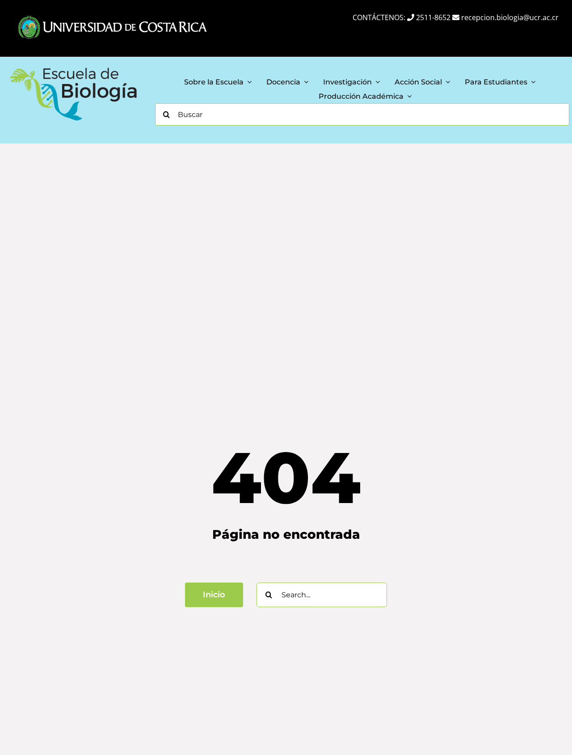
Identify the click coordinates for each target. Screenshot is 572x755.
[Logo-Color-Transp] (73, 67)
